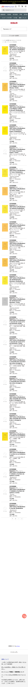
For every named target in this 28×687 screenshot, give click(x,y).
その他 (15, 18)
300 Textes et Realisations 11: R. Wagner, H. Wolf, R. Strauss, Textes (17, 86)
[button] (22, 6)
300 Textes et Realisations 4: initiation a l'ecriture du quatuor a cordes (17, 474)
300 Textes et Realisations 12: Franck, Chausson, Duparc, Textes (17, 151)
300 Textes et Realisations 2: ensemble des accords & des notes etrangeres (17, 361)
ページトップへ (14, 652)
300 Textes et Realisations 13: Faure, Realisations (17, 171)
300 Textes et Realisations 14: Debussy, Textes (17, 225)
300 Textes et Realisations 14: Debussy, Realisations (17, 207)
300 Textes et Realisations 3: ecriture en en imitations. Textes (17, 454)
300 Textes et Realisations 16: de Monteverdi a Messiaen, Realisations (17, 279)
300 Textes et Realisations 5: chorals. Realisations (17, 507)
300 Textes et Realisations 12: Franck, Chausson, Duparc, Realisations (17, 129)
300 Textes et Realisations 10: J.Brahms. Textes (17, 67)
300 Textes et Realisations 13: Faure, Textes (17, 189)
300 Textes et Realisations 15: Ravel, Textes (17, 260)
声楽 (21, 14)
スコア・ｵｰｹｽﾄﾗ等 (6, 18)
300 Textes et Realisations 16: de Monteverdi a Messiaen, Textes (17, 300)
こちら (18, 646)
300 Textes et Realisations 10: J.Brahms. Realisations (17, 48)
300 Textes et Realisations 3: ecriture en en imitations (17, 434)
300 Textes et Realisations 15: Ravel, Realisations (17, 244)
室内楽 (25, 14)
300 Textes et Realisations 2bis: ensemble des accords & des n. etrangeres (17, 398)
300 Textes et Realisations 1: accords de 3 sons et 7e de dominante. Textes (17, 341)
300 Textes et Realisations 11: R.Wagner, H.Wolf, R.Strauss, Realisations (17, 108)
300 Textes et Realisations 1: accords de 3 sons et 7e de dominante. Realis (17, 321)
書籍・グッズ (22, 18)
